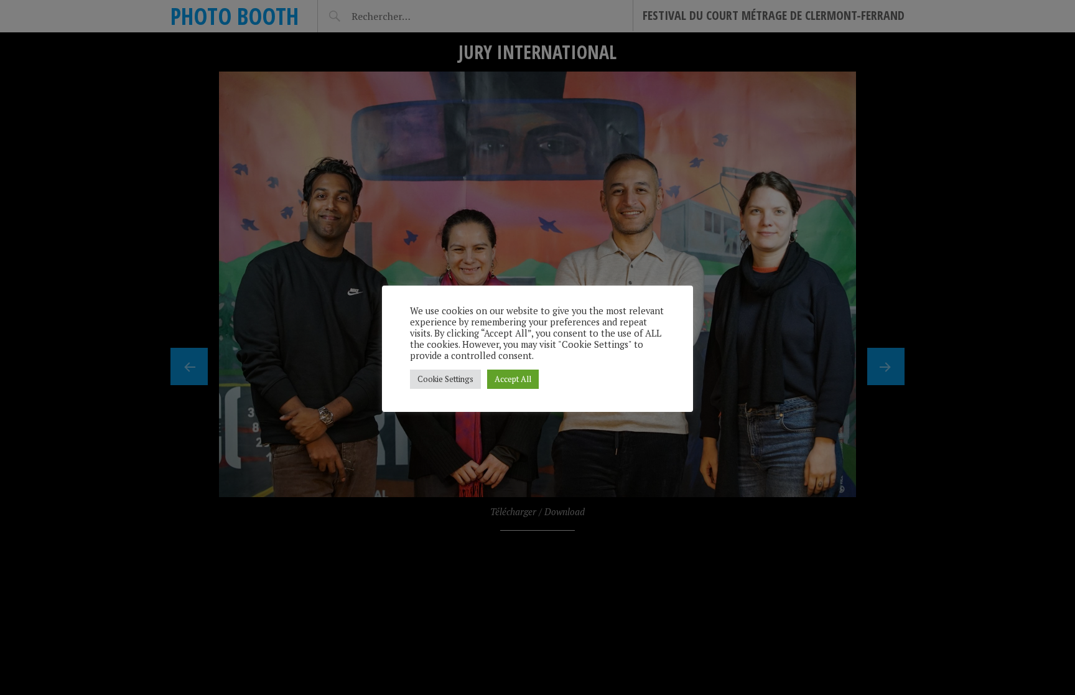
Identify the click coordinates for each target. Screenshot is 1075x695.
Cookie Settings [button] (445, 379)
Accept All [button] (513, 379)
